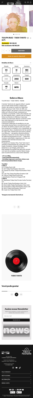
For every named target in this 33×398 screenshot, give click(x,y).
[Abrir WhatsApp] (29, 393)
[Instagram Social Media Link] (13, 368)
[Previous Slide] (14, 207)
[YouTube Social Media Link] (16, 368)
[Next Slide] (18, 207)
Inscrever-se (16, 320)
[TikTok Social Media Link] (20, 368)
